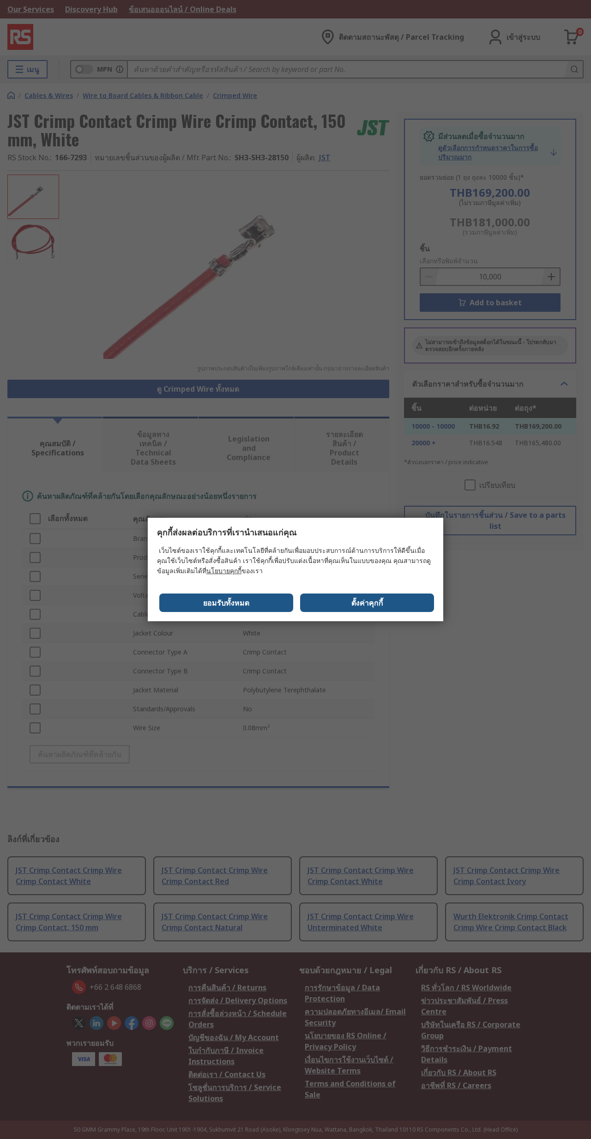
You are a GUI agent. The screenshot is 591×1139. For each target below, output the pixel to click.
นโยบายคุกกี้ (223, 570)
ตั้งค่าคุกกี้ (367, 603)
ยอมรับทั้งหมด (226, 603)
